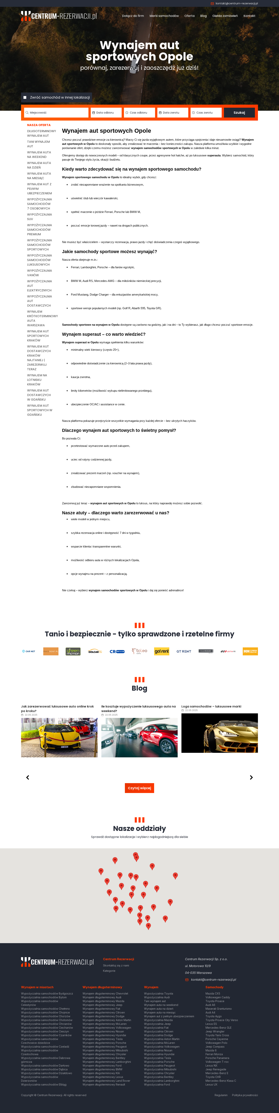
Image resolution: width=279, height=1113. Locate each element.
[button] (156, 889)
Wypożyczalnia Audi (157, 997)
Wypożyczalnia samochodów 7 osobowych (39, 204)
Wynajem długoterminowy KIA (101, 1073)
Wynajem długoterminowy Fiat (101, 1008)
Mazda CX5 (213, 993)
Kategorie (109, 970)
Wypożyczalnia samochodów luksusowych (39, 260)
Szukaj (239, 112)
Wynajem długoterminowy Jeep (102, 1004)
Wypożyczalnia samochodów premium (39, 229)
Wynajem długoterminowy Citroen (104, 1012)
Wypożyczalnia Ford (157, 1084)
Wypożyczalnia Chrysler (159, 1073)
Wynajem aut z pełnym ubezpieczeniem (169, 1016)
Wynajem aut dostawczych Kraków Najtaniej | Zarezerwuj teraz (39, 357)
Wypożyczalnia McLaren (159, 1042)
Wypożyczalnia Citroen (158, 1031)
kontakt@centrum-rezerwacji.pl (237, 3)
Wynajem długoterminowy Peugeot (105, 1046)
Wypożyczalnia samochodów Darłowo (45, 1065)
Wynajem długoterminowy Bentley (104, 1058)
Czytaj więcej (139, 788)
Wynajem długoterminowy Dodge (104, 1016)
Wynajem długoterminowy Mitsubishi (105, 1050)
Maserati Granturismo (219, 1008)
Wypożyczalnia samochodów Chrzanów (46, 1023)
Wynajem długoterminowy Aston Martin (107, 1020)
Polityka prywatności (245, 1095)
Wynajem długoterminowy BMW (102, 1069)
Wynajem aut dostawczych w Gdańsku (39, 395)
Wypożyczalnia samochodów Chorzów (45, 1016)
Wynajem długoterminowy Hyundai (104, 1035)
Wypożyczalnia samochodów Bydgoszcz (47, 993)
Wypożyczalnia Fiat (156, 1027)
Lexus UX (212, 1084)
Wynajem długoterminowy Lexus (103, 1076)
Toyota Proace (215, 1001)
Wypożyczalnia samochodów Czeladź (45, 1046)
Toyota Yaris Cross (217, 1035)
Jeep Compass (215, 1046)
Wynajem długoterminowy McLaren (105, 1023)
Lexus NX (212, 1065)
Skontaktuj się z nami (116, 965)
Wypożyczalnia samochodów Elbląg (43, 1084)
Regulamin (221, 1095)
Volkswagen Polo (216, 1042)
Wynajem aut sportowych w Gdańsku (39, 410)
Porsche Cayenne (217, 1039)
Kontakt (249, 16)
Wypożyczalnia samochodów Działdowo (46, 1073)
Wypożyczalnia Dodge (158, 1035)
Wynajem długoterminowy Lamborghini (107, 1061)
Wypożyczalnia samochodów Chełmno (45, 1008)
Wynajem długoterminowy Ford (102, 1065)
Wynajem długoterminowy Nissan (103, 1031)
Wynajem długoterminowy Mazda (103, 1001)
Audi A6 (210, 1004)
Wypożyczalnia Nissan (158, 1050)
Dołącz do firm (133, 16)
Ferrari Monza (214, 1054)
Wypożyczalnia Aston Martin (162, 1039)
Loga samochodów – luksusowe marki (211, 706)
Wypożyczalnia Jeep (157, 1023)
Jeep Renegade (216, 1069)
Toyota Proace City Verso (222, 1020)
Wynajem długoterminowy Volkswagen (107, 1027)
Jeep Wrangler (215, 1031)
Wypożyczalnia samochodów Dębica (44, 1069)
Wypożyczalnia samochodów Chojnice (45, 1012)
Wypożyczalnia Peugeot (159, 1065)
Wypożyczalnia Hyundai (159, 1054)
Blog (203, 16)
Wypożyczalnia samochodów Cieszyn (45, 1031)
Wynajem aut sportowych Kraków (38, 336)
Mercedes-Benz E (217, 1073)
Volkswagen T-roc (217, 1061)
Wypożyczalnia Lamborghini (161, 1080)
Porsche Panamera (217, 1058)
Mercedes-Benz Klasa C (221, 1080)
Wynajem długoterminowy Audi (102, 997)
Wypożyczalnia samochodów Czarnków (46, 1035)
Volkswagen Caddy (218, 997)
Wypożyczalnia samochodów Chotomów (46, 1020)
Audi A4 (210, 1012)
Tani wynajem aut (155, 1001)
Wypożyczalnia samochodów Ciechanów (47, 1027)
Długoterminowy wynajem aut (41, 133)
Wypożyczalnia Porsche (159, 1061)
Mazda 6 (211, 1050)
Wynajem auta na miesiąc (39, 175)
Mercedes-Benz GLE (219, 1027)
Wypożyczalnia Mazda (158, 1020)
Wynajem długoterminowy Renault (104, 1084)
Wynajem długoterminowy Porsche (104, 1042)
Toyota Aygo (214, 1016)
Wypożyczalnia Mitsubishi (160, 1069)
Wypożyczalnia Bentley (159, 1076)
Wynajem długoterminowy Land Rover (106, 1080)
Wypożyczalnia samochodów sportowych (39, 245)
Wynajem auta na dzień (39, 165)
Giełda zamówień (225, 16)
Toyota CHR (213, 1076)
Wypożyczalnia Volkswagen (162, 1046)
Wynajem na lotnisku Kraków (37, 380)
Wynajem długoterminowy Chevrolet (105, 993)
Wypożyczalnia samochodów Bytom (44, 997)
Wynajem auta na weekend (39, 154)
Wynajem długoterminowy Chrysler (104, 1054)
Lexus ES (211, 1023)
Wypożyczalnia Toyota (158, 993)
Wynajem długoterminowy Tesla (103, 1039)
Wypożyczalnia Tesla (157, 1058)
